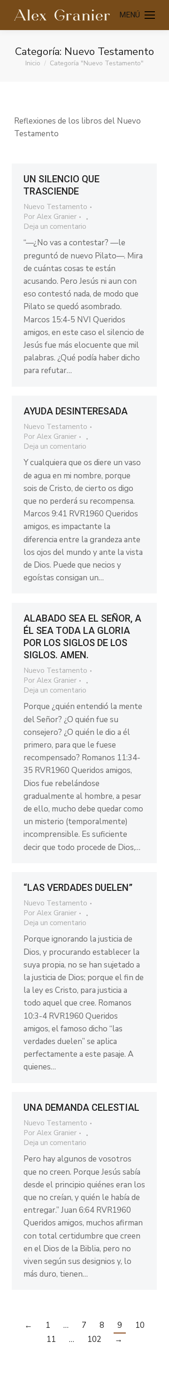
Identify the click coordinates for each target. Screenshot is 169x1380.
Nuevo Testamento (55, 206)
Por (50, 216)
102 (94, 1339)
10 (140, 1325)
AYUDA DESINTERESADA (75, 411)
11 (51, 1339)
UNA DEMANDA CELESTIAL (81, 1107)
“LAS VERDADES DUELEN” (77, 887)
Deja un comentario (54, 226)
